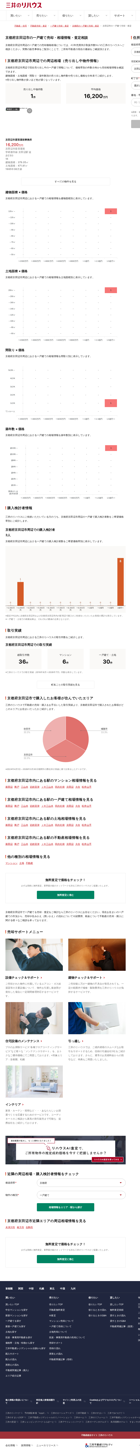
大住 (77, 786)
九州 (73, 1288)
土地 (21, 863)
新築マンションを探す (16, 1315)
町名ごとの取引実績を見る (65, 684)
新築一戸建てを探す (15, 1326)
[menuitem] (19, 15)
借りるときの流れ (97, 1309)
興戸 (16, 786)
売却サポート (56, 1342)
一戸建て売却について (60, 1326)
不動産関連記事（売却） (61, 1359)
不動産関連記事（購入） (17, 1370)
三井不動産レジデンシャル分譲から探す (25, 1348)
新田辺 (9, 786)
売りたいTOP (56, 1304)
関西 (20, 1288)
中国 (62, 1288)
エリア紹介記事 (13, 1375)
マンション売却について (61, 1320)
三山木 (24, 786)
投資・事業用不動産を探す (18, 1337)
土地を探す (11, 1331)
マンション (11, 863)
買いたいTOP (12, 1304)
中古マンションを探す (16, 1309)
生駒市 (29, 1227)
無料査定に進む (65, 894)
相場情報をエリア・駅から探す (65, 1207)
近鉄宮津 (35, 786)
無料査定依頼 (116, 1309)
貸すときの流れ (118, 1315)
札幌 (41, 1288)
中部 (31, 1288)
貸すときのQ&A (118, 1320)
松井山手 (87, 786)
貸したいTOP (116, 1304)
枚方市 (20, 1227)
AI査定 (52, 1315)
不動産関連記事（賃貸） (122, 1326)
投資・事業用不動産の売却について (67, 1337)
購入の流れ (11, 1359)
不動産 (29, 863)
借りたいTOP (95, 1304)
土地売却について (58, 1331)
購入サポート (12, 1353)
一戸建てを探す (13, 1320)
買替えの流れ (12, 1364)
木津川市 (10, 1227)
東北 (52, 1288)
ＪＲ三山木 (47, 786)
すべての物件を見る (65, 181)
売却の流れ (54, 1348)
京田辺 (70, 786)
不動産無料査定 (57, 1309)
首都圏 (9, 1288)
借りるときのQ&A (97, 1315)
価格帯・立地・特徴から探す (20, 1342)
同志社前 (60, 786)
